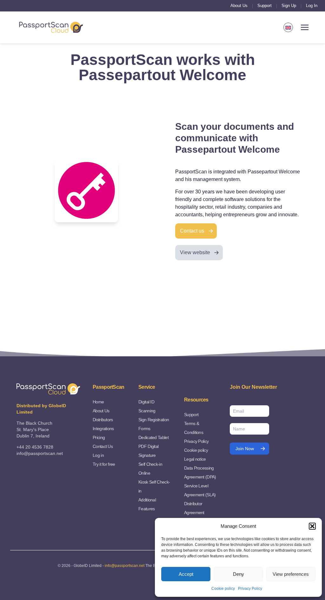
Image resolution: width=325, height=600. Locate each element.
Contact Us (103, 446)
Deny (238, 574)
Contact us (192, 231)
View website (195, 252)
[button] (312, 526)
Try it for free (104, 464)
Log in (98, 455)
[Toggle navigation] (304, 27)
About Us (239, 5)
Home (98, 401)
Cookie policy (223, 588)
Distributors (103, 419)
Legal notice (195, 459)
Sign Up (289, 5)
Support (264, 5)
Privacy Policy (250, 588)
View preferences (291, 574)
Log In (311, 5)
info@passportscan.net (124, 565)
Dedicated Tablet (153, 437)
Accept (186, 574)
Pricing (99, 437)
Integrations (103, 428)
